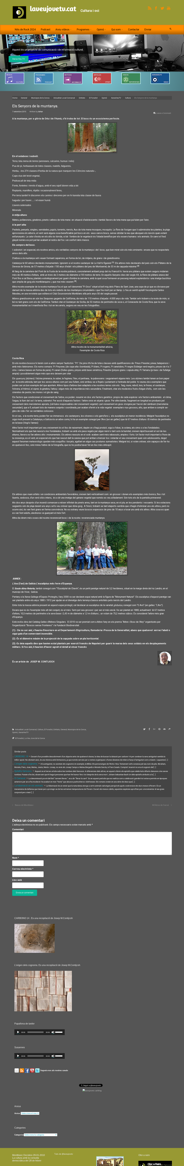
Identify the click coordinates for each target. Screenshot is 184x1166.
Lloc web (17, 881)
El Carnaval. (20, 779)
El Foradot (93, 99)
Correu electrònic (22, 870)
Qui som (116, 29)
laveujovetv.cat (53, 8)
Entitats (82, 99)
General (24, 99)
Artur (40, 113)
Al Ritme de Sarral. (160, 806)
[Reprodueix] (18, 1033)
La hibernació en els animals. (29, 787)
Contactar (133, 29)
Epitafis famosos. (23, 772)
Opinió (100, 29)
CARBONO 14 (21, 757)
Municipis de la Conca (40, 99)
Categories (19, 1136)
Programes (83, 29)
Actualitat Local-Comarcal (64, 99)
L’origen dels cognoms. (26, 765)
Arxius (17, 1114)
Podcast (45, 29)
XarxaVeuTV (116, 99)
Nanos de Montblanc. (24, 806)
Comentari (18, 830)
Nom (15, 859)
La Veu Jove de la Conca (23, 60)
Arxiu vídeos (62, 29)
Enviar (147, 29)
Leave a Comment (163, 114)
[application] (39, 1033)
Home (14, 99)
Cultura (128, 99)
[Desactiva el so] (52, 1033)
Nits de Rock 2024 (25, 29)
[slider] (59, 1033)
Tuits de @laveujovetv (63, 1155)
